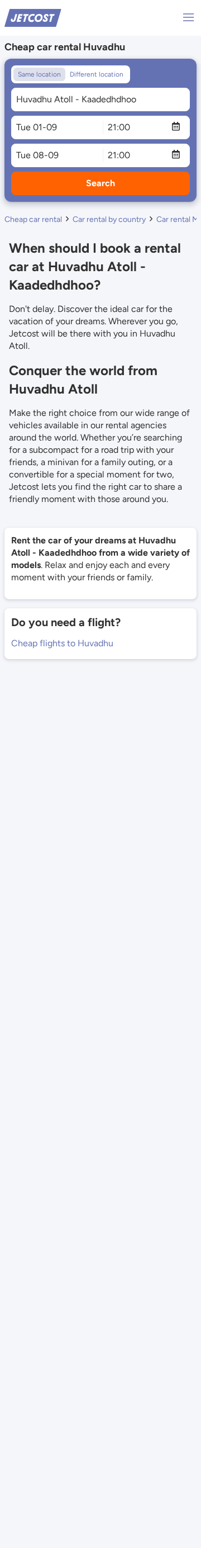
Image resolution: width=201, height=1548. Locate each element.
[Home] (32, 17)
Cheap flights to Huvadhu (62, 643)
